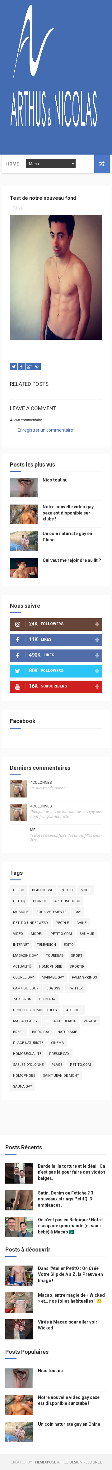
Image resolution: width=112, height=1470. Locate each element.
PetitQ (19, 901)
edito (69, 945)
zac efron (22, 999)
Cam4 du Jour (26, 988)
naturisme (67, 1032)
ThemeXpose (44, 1462)
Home (12, 163)
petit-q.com (61, 934)
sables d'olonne (28, 1065)
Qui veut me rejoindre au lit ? (72, 560)
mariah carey (25, 1021)
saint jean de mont (61, 1076)
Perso (18, 890)
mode (86, 890)
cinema (57, 1043)
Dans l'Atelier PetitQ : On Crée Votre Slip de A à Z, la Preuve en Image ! (70, 1274)
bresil (18, 1032)
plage (56, 1065)
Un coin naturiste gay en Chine (69, 1424)
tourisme (54, 956)
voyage (90, 1021)
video (18, 934)
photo (67, 890)
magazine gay (25, 956)
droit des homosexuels (35, 1010)
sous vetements (51, 912)
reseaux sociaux (60, 1021)
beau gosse (42, 890)
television (46, 945)
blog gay (47, 999)
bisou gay (41, 1032)
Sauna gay (22, 1087)
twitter (75, 988)
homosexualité (27, 1054)
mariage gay (53, 977)
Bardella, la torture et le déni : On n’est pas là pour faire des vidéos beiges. (71, 1172)
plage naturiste (28, 1043)
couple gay (23, 977)
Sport (76, 956)
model (37, 934)
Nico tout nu (55, 479)
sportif (77, 967)
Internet (21, 945)
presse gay (59, 1054)
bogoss (53, 988)
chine (81, 923)
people (62, 923)
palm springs (84, 977)
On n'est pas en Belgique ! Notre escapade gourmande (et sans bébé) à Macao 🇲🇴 (70, 1225)
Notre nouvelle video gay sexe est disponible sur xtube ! (68, 512)
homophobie (50, 967)
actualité (22, 967)
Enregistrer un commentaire (45, 430)
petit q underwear (30, 923)
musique (21, 912)
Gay (77, 912)
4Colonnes (41, 782)
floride (40, 901)
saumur (87, 934)
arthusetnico (67, 901)
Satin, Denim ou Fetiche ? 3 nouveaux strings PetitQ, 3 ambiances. (65, 1199)
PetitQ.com (80, 1065)
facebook (73, 1010)
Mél (33, 830)
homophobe (24, 1076)
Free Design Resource (81, 1462)
